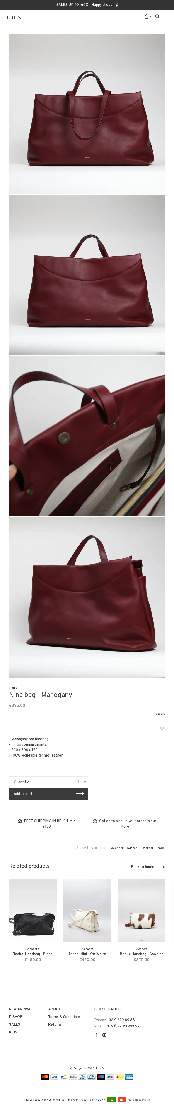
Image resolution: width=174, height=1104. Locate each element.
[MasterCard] (45, 1078)
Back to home (142, 867)
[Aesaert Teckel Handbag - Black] (33, 910)
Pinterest (146, 848)
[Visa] (54, 1078)
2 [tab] (92, 977)
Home (13, 688)
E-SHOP (15, 1017)
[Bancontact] (64, 1078)
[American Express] (129, 1078)
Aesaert (159, 714)
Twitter (131, 848)
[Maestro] (101, 1078)
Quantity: (21, 782)
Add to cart (23, 794)
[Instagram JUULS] (104, 1035)
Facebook (117, 848)
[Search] (157, 17)
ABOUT (54, 1009)
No (121, 1100)
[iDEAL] (120, 1078)
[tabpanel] (33, 926)
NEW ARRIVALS (22, 1009)
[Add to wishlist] (162, 729)
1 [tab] (84, 977)
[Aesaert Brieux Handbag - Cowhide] (141, 910)
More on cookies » (139, 1100)
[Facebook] (96, 1035)
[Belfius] (73, 1078)
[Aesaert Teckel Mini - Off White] (87, 910)
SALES (14, 1025)
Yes (111, 1100)
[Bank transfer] (110, 1078)
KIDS (13, 1032)
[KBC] (82, 1078)
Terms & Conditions (64, 1017)
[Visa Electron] (91, 1078)
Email (160, 848)
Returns (55, 1025)
